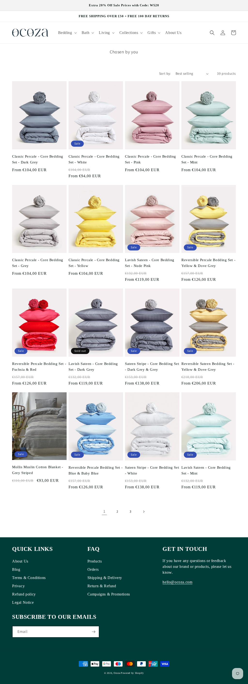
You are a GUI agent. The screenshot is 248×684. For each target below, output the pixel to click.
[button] (67, 33)
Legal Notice (23, 602)
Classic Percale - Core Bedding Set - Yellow (94, 263)
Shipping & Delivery (104, 578)
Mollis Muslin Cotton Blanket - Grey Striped (37, 470)
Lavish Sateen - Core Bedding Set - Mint (206, 470)
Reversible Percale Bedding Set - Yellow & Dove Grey (208, 263)
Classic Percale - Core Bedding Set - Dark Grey (37, 159)
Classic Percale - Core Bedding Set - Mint (206, 159)
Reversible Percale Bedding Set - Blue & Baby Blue (96, 470)
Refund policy (24, 594)
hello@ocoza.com (177, 582)
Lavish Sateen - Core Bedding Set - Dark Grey (93, 366)
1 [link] (104, 511)
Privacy (18, 586)
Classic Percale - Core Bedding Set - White (94, 159)
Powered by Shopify (132, 673)
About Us (20, 561)
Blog (16, 569)
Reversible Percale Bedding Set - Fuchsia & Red (39, 366)
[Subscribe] (93, 632)
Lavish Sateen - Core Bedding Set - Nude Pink (149, 263)
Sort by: (165, 73)
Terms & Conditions (29, 578)
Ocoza (117, 673)
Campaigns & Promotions (108, 594)
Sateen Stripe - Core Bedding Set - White (152, 470)
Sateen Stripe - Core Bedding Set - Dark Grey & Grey (152, 366)
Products (94, 561)
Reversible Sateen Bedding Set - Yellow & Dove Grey (207, 366)
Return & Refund (101, 586)
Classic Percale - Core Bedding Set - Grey (37, 263)
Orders (93, 569)
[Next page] (143, 511)
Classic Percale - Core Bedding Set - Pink (150, 159)
